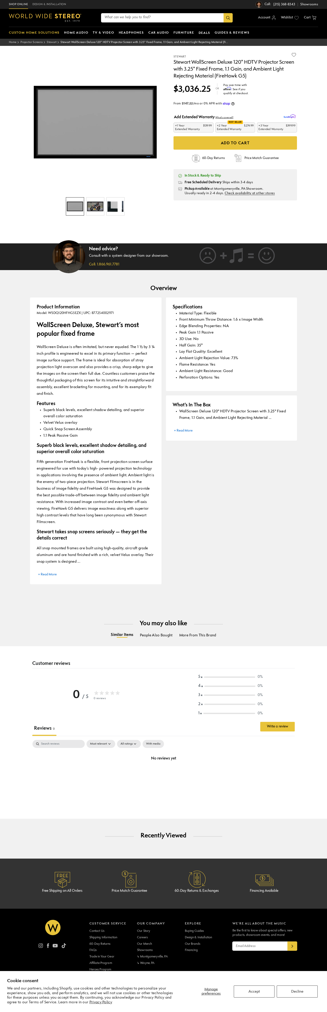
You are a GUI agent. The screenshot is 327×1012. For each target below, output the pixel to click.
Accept (254, 992)
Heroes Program (100, 969)
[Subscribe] (292, 946)
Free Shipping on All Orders (62, 891)
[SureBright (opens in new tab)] (290, 116)
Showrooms (145, 950)
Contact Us (96, 931)
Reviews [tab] (44, 728)
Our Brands (192, 943)
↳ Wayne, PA (145, 963)
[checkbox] (153, 744)
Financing (191, 950)
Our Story (143, 931)
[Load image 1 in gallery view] (75, 206)
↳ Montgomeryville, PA (152, 956)
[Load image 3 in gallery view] (115, 206)
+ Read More (47, 574)
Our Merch (144, 943)
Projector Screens (31, 42)
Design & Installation (198, 937)
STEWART (180, 56)
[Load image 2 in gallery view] (95, 206)
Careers (142, 937)
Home (12, 42)
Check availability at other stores (250, 193)
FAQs (93, 950)
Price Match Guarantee (129, 891)
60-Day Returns (100, 943)
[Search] (228, 17)
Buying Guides (194, 931)
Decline (297, 992)
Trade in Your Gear (101, 956)
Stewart (52, 42)
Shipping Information (103, 937)
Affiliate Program (100, 963)
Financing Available (264, 891)
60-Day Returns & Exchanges (197, 891)
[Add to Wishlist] (294, 54)
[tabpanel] (163, 773)
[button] (310, 17)
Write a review (277, 726)
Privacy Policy (100, 1002)
